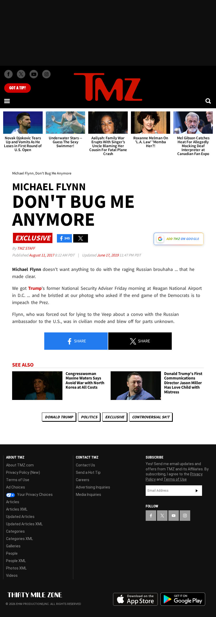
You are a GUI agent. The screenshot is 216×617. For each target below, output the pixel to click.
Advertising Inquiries (93, 487)
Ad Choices (15, 487)
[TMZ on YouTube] (173, 515)
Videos (12, 575)
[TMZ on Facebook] (8, 74)
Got (17, 88)
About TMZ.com (20, 465)
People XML (16, 561)
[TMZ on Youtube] (34, 74)
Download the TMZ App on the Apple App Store (135, 599)
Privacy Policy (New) (23, 472)
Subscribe (197, 490)
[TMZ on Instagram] (46, 74)
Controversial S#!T (150, 416)
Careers (82, 480)
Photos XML (16, 568)
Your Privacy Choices (34, 494)
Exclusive (114, 416)
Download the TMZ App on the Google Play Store (182, 599)
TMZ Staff (26, 248)
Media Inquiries (88, 494)
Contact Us (85, 465)
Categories (15, 531)
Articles (12, 502)
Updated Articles (20, 517)
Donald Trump (59, 416)
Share (79, 340)
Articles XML (16, 509)
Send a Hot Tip (88, 472)
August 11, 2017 (42, 255)
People (12, 553)
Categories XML (19, 539)
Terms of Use (17, 480)
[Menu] (7, 101)
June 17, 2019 (108, 255)
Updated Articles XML (24, 524)
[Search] (208, 101)
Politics (89, 416)
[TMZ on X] (21, 74)
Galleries (13, 546)
